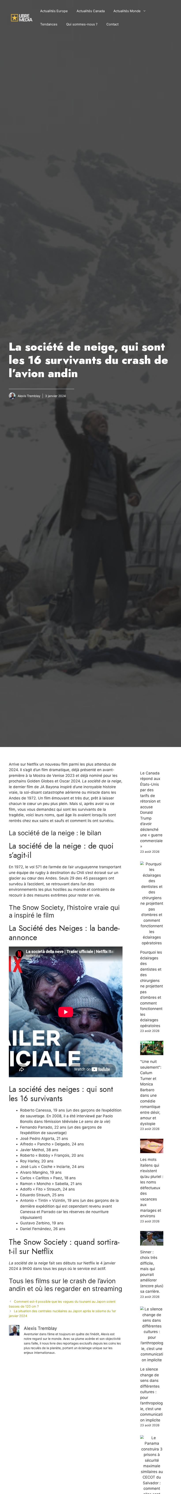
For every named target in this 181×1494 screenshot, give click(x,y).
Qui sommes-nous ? (82, 24)
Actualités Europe (54, 11)
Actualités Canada (91, 11)
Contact (112, 24)
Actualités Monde (127, 11)
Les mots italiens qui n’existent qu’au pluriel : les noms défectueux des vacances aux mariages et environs (151, 1187)
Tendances (48, 24)
